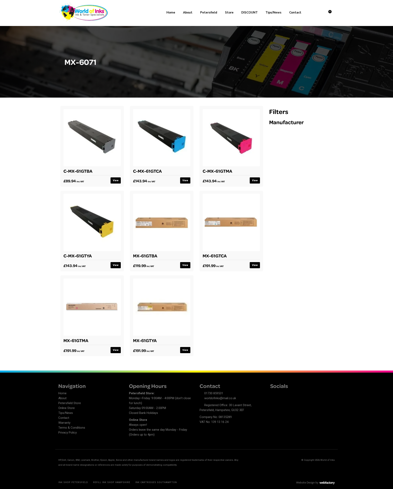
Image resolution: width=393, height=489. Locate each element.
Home (170, 12)
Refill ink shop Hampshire (111, 482)
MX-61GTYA (145, 340)
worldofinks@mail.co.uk (220, 398)
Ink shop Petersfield (73, 482)
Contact (295, 12)
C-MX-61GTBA (77, 171)
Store (229, 12)
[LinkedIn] (280, 394)
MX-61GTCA (215, 255)
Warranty (64, 423)
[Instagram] (288, 394)
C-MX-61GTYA (77, 255)
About (187, 12)
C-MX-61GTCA (147, 171)
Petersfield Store (69, 403)
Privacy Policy (67, 432)
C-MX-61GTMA (217, 171)
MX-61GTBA (145, 255)
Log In (317, 12)
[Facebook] (273, 394)
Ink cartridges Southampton (156, 482)
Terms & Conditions (71, 427)
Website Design (305, 482)
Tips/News (273, 12)
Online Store (66, 408)
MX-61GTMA (75, 340)
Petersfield (208, 12)
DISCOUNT (249, 12)
